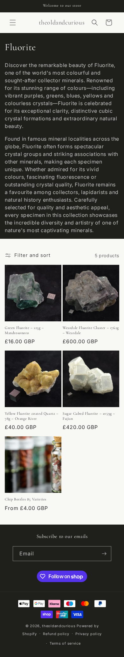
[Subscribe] (104, 553)
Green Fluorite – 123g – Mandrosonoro (24, 330)
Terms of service (65, 643)
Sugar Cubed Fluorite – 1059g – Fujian (89, 416)
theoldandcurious (58, 626)
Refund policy (56, 634)
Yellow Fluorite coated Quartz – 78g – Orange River (32, 416)
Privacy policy (88, 634)
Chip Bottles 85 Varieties (25, 499)
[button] (13, 23)
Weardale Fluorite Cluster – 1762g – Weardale (91, 330)
